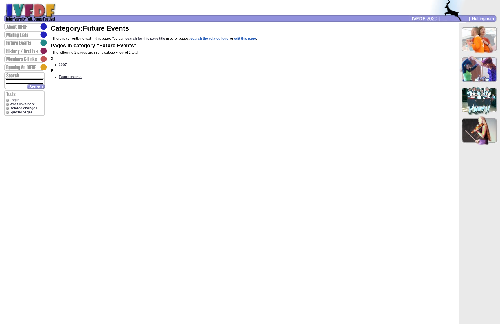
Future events (70, 77)
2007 (63, 65)
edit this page (245, 39)
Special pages (21, 112)
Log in (14, 100)
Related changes (23, 108)
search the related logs (209, 39)
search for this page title (145, 39)
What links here (22, 104)
